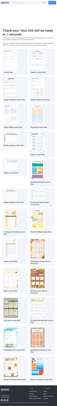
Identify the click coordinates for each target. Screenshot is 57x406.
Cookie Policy (33, 391)
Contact (46, 398)
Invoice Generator (48, 396)
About (45, 391)
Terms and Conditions (35, 398)
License (31, 393)
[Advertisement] (28, 17)
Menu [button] (51, 2)
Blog (45, 393)
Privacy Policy (33, 396)
